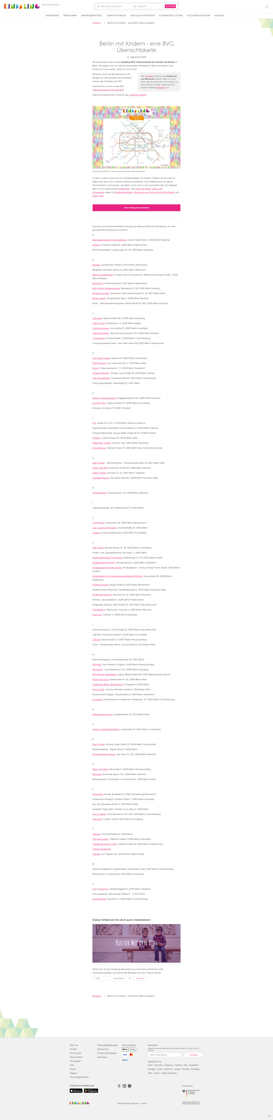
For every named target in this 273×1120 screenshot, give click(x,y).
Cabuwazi (97, 318)
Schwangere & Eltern (171, 16)
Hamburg (168, 1065)
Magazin (219, 16)
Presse (73, 1069)
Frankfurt (178, 1065)
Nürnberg (195, 1069)
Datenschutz (103, 1049)
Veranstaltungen (116, 16)
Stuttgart (152, 1069)
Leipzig (177, 1069)
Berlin (150, 1065)
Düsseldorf (194, 1065)
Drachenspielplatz (101, 378)
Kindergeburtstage (91, 16)
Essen (159, 1069)
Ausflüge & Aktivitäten (142, 16)
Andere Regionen (169, 1073)
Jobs (72, 1065)
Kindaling (149, 76)
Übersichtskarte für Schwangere (107, 90)
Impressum (102, 1057)
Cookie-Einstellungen (107, 1053)
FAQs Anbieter (76, 1057)
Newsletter (161, 88)
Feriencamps (70, 16)
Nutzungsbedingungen (107, 1045)
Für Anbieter (75, 1061)
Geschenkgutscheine (198, 16)
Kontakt (73, 1049)
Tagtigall (96, 834)
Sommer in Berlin (137, 95)
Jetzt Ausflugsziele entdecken (136, 208)
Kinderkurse (52, 16)
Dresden (185, 1069)
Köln (186, 1065)
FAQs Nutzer (75, 1053)
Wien (150, 1073)
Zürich (157, 1073)
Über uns (74, 1045)
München (158, 1065)
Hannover (168, 1069)
